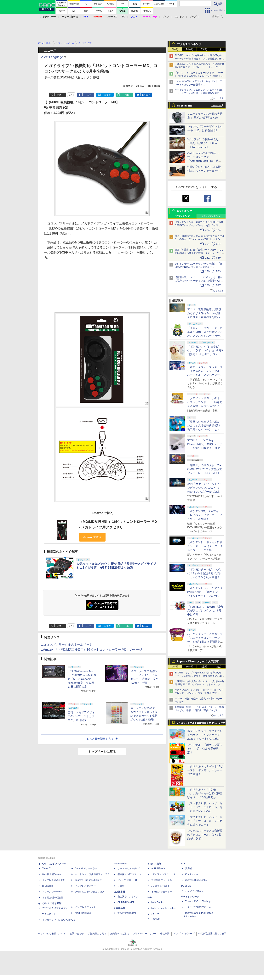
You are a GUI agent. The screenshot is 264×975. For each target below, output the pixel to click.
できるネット (49, 914)
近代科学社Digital (127, 913)
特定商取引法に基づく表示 (212, 933)
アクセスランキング (189, 44)
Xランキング (184, 210)
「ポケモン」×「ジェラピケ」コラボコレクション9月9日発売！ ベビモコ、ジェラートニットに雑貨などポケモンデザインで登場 (205, 354)
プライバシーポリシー (144, 933)
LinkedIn (146, 95)
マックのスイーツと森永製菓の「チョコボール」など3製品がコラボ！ (204, 834)
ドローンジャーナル (52, 891)
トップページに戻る (102, 751)
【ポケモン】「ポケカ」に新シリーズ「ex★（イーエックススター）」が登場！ (205, 546)
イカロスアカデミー (161, 891)
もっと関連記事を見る (100, 738)
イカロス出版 (154, 863)
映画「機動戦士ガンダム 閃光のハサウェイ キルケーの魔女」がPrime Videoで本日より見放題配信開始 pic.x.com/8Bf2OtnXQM (200, 239)
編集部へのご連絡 (119, 933)
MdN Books (157, 902)
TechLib (155, 918)
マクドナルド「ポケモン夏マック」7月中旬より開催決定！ (204, 748)
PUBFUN (186, 886)
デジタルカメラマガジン (55, 908)
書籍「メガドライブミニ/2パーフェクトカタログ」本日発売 (81, 716)
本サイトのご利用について (52, 933)
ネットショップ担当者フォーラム (92, 874)
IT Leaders (47, 886)
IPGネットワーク (190, 896)
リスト (71, 95)
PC (123, 16)
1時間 (175, 49)
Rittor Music (120, 863)
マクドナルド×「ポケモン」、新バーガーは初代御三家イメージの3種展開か (204, 793)
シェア (88, 95)
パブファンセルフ (194, 890)
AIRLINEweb (158, 868)
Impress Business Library (88, 880)
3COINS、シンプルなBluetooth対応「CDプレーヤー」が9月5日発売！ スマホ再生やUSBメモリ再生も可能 (199, 58)
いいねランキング (211, 216)
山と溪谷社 (119, 891)
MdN (149, 897)
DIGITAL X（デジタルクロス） (91, 891)
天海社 (188, 868)
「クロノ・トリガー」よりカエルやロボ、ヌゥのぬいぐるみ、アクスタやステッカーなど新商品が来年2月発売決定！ (204, 335)
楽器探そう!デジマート (129, 874)
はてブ (107, 95)
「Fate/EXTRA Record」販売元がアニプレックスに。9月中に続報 (205, 610)
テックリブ (153, 914)
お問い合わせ (77, 933)
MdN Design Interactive (163, 908)
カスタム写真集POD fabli (199, 907)
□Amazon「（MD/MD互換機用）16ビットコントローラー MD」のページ (91, 649)
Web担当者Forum (51, 874)
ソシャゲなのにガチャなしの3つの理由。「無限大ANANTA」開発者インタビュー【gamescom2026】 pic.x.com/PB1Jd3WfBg (198, 267)
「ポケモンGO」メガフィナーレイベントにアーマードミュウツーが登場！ (204, 515)
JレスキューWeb (160, 886)
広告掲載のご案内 (97, 933)
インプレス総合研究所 (53, 880)
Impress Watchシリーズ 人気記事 (198, 661)
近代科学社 (119, 908)
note (127, 95)
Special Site (184, 105)
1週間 (204, 49)
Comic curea (191, 874)
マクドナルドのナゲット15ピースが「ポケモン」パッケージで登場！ (205, 770)
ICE (183, 863)
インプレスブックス (85, 907)
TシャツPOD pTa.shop (197, 901)
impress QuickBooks (196, 880)
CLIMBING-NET (126, 902)
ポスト (60, 95)
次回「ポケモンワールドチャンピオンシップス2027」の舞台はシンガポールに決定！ (204, 487)
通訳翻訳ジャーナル (161, 880)
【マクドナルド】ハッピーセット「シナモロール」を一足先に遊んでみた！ (204, 820)
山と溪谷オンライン (128, 896)
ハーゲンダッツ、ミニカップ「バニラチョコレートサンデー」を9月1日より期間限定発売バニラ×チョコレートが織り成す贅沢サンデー (199, 93)
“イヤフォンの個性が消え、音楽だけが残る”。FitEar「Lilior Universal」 (204, 143)
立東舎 (121, 886)
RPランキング (182, 216)
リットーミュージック (129, 868)
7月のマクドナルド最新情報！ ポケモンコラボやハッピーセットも (201, 723)
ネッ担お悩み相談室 (52, 897)
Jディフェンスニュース (163, 874)
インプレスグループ (184, 933)
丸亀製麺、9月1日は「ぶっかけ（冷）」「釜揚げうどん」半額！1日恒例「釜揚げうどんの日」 (199, 710)
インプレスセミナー (85, 886)
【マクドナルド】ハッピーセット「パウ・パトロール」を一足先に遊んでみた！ (204, 807)
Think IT (46, 868)
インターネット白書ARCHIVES (58, 919)
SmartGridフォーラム (86, 868)
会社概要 (164, 933)
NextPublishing (83, 913)
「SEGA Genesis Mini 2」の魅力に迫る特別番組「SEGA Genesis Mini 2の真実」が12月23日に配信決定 (82, 679)
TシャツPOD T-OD (128, 880)
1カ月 (218, 49)
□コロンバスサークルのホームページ (67, 644)
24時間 (189, 49)
